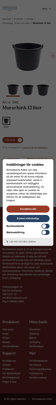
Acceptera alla (28, 209)
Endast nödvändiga (28, 218)
